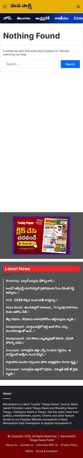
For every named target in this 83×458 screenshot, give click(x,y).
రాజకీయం (62, 18)
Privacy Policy (69, 444)
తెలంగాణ (23, 18)
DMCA (29, 451)
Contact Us (27, 444)
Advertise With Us (47, 444)
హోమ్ (7, 18)
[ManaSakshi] (21, 6)
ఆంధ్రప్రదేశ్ (42, 18)
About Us (11, 444)
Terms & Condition (47, 451)
